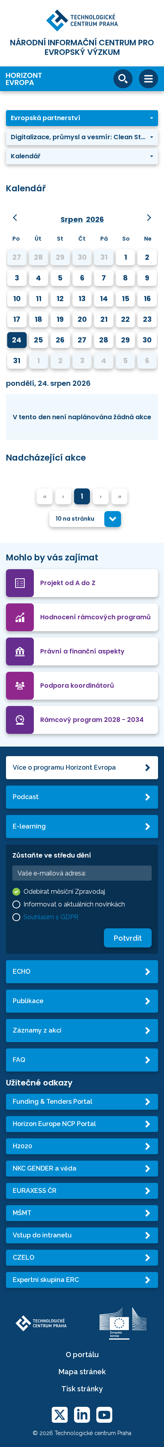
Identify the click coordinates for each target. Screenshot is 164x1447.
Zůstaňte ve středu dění (51, 855)
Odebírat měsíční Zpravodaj (64, 891)
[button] (82, 118)
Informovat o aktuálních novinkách (74, 904)
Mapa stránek (82, 1371)
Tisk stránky (82, 1389)
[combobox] (85, 519)
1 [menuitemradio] (82, 496)
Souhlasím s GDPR (50, 917)
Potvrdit (128, 938)
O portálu (82, 1354)
